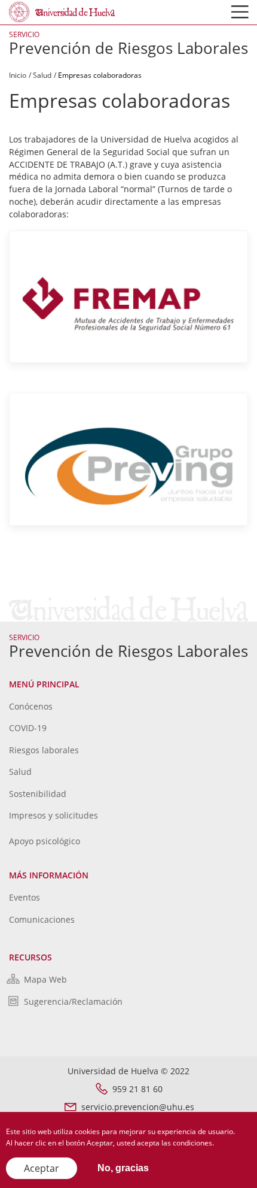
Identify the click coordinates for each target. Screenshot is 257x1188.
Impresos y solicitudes (53, 815)
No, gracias (123, 1168)
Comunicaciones (42, 919)
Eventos (24, 897)
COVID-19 (28, 728)
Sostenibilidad (37, 793)
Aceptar (41, 1168)
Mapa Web (45, 979)
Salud (42, 75)
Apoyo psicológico (44, 841)
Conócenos (31, 706)
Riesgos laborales (44, 750)
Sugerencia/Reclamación (73, 1001)
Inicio (17, 75)
